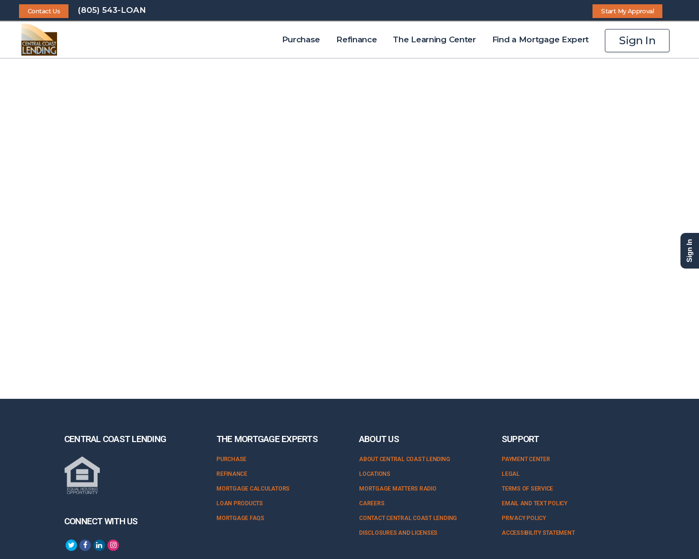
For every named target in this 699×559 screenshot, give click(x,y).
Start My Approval (627, 11)
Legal (511, 474)
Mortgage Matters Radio (398, 488)
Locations (374, 474)
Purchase (231, 459)
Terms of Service (527, 488)
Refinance (231, 474)
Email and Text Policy (534, 503)
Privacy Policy (524, 518)
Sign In (637, 40)
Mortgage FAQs (240, 518)
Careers (371, 503)
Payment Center (526, 459)
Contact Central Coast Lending (408, 518)
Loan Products (239, 503)
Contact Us (44, 11)
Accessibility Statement (538, 533)
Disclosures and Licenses (398, 533)
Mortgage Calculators (253, 488)
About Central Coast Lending (404, 459)
